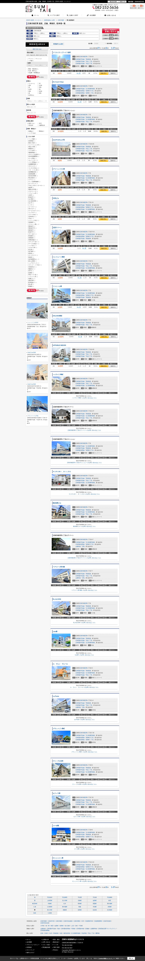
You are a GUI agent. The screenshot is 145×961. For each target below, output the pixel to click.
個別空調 (31, 280)
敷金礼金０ (56, 942)
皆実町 (80, 910)
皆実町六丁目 (90, 91)
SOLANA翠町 (57, 316)
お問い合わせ (46, 942)
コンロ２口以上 (33, 168)
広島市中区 (51, 921)
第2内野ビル (57, 503)
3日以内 (31, 125)
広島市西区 (77, 921)
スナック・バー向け (35, 265)
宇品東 (95, 897)
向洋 (50, 933)
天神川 (46, 933)
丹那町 (50, 903)
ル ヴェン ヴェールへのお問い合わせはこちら (84, 687)
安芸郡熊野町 (98, 921)
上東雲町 (49, 900)
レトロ (31, 205)
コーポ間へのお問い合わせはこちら (84, 849)
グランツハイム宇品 (33, 415)
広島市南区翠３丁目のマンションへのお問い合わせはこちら (84, 462)
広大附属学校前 (90, 88)
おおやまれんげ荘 (59, 140)
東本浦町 (64, 906)
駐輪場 (31, 286)
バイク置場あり (33, 162)
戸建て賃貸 (56, 947)
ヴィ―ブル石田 (58, 761)
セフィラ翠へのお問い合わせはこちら (84, 816)
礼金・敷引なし (32, 70)
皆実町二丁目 (90, 93)
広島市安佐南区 (68, 921)
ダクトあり (32, 234)
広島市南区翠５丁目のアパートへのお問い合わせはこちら (84, 430)
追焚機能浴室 (33, 172)
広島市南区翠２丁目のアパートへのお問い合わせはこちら (84, 558)
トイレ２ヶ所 (33, 276)
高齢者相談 (32, 152)
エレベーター (33, 160)
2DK (40, 87)
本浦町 (95, 906)
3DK (29, 91)
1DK (29, 85)
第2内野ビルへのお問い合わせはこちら (84, 526)
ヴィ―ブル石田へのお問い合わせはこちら (84, 784)
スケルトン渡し (33, 224)
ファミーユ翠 (57, 286)
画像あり (31, 131)
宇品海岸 (49, 897)
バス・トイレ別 (33, 170)
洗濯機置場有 (33, 164)
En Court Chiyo (58, 82)
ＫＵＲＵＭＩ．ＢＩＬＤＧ (62, 471)
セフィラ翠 (56, 793)
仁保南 (50, 913)
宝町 (76, 925)
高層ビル (31, 278)
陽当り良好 (32, 143)
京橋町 (80, 900)
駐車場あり (32, 282)
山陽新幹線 (93, 928)
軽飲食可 (31, 230)
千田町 (81, 925)
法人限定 (31, 199)
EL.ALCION (57, 599)
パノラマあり (32, 133)
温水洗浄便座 (33, 176)
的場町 (110, 906)
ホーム (28, 939)
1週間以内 (42, 125)
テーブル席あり (33, 243)
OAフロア (32, 208)
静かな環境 (32, 261)
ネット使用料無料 (34, 181)
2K (29, 87)
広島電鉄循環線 (44, 930)
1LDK (40, 85)
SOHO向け (32, 216)
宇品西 (80, 897)
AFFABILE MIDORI (59, 345)
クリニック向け (33, 220)
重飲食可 (31, 226)
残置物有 (31, 238)
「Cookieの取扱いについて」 (105, 958)
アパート (31, 58)
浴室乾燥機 (32, 174)
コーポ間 (56, 825)
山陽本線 (78, 546)
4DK (40, 93)
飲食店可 (31, 197)
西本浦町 (109, 903)
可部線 (73, 928)
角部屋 (31, 187)
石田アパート (57, 227)
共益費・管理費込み (34, 72)
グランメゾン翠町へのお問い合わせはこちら (84, 752)
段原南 (95, 910)
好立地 (31, 249)
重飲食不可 (32, 228)
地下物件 (31, 251)
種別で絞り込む (37, 49)
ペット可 (55, 944)
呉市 (82, 921)
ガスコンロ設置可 (34, 154)
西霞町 (95, 903)
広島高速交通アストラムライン (107, 928)
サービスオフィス (34, 210)
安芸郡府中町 (89, 921)
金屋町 (95, 900)
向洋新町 (109, 910)
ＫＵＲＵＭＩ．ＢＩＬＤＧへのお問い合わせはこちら (84, 494)
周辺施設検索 (46, 947)
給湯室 (31, 272)
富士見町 (67, 925)
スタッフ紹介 (46, 944)
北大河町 (64, 900)
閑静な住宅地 (33, 189)
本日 (40, 123)
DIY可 (31, 270)
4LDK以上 (31, 95)
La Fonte (56, 696)
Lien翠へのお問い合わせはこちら (84, 655)
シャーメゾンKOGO (33, 322)
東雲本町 (34, 903)
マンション (39, 58)
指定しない (32, 123)
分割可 (31, 195)
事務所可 (31, 148)
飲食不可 (31, 232)
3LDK (40, 91)
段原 (34, 913)
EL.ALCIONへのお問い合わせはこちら (84, 622)
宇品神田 (64, 897)
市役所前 (84, 933)
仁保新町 (49, 906)
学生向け (55, 950)
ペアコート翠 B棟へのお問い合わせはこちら (84, 590)
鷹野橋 (97, 933)
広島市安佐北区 (44, 923)
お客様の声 (45, 939)
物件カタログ (30, 952)
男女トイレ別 (33, 274)
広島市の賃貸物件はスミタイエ (73, 939)
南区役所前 (67, 933)
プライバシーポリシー (33, 944)
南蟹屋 (65, 910)
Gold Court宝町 (32, 352)
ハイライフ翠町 (58, 374)
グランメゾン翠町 (59, 728)
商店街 (31, 253)
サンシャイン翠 (58, 858)
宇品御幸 (109, 897)
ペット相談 (32, 139)
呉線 (58, 928)
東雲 (109, 900)
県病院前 (88, 59)
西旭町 (80, 903)
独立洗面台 (32, 177)
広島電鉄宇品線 (80, 59)
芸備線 (87, 928)
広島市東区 (59, 921)
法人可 (31, 203)
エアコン (31, 179)
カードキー (32, 207)
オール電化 (32, 158)
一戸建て (31, 60)
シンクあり (32, 245)
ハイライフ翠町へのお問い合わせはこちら (84, 398)
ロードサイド (33, 255)
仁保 (34, 906)
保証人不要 (32, 146)
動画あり (41, 131)
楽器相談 (31, 141)
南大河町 (49, 910)
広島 (83, 546)
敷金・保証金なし (33, 69)
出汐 (64, 903)
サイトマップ (30, 950)
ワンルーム (31, 83)
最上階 (31, 284)
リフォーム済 (33, 193)
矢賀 (61, 933)
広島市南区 (82, 56)
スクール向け (33, 214)
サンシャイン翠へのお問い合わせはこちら (84, 881)
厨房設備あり (33, 240)
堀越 (79, 906)
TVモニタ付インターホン (36, 185)
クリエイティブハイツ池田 (62, 52)
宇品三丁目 (89, 63)
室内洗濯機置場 (33, 156)
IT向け (31, 218)
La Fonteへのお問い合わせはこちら (84, 719)
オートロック (33, 183)
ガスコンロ (32, 166)
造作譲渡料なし (33, 259)
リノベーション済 (34, 145)
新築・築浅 (56, 939)
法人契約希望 (33, 201)
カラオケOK (32, 247)
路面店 (31, 257)
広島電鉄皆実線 (80, 91)
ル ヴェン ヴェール (60, 664)
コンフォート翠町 (59, 257)
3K (40, 89)
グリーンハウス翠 (59, 169)
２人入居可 (32, 150)
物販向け (31, 269)
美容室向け (32, 267)
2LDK (30, 89)
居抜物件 (31, 222)
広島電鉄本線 (80, 928)
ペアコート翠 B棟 (59, 567)
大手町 (42, 925)
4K (29, 93)
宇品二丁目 (89, 61)
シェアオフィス (33, 263)
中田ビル (56, 198)
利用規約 (29, 947)
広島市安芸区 (107, 921)
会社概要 (29, 942)
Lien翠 (55, 631)
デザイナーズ (33, 191)
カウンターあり (33, 241)
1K (40, 83)
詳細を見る (104, 73)
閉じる (131, 958)
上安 (72, 925)
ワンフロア (32, 212)
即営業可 (31, 236)
